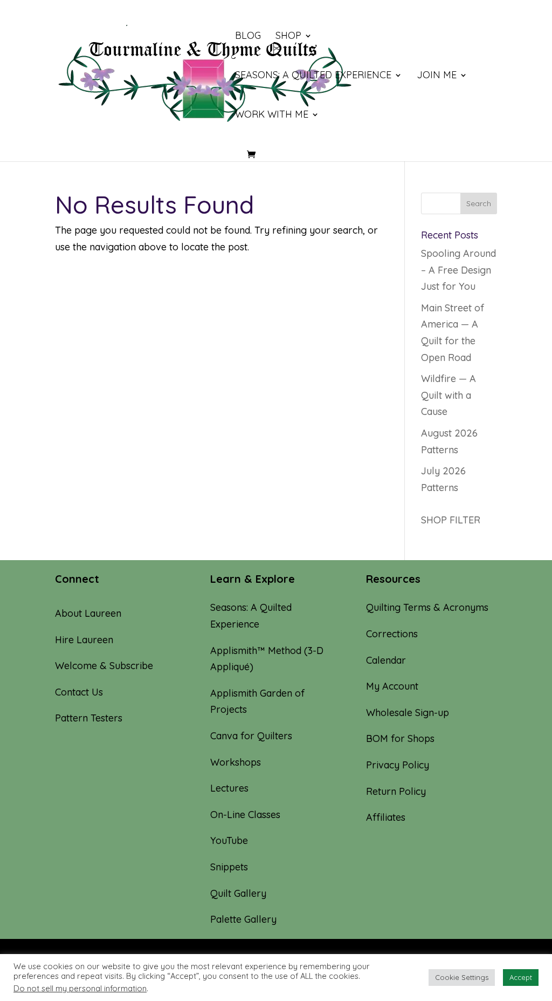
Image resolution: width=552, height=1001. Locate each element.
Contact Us (79, 692)
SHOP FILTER (450, 520)
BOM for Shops (400, 738)
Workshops (235, 762)
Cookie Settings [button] (461, 977)
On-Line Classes (245, 814)
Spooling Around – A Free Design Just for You (458, 269)
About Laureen (88, 613)
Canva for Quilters (251, 736)
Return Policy (396, 791)
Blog (248, 37)
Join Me (437, 76)
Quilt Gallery (238, 893)
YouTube (229, 840)
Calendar (386, 660)
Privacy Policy (397, 765)
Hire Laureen (84, 640)
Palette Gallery (243, 919)
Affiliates (385, 817)
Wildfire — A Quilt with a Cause (448, 395)
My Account (392, 686)
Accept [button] (520, 977)
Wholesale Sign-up (407, 712)
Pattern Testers (88, 718)
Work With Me (271, 115)
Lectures (229, 788)
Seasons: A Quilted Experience (313, 76)
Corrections (392, 634)
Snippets (229, 867)
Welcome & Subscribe (104, 665)
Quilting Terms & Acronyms (427, 607)
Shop (288, 37)
